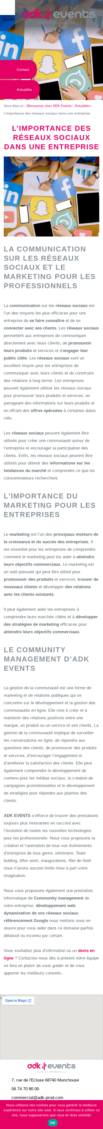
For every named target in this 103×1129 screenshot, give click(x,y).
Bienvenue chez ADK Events (49, 106)
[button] (7, 7)
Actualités (82, 106)
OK (52, 1123)
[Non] (90, 1117)
